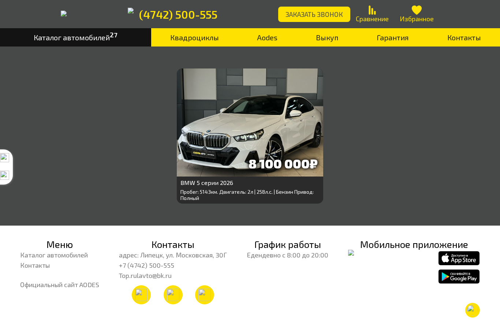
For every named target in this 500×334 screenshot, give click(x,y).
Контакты (35, 265)
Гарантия (393, 37)
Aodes (267, 37)
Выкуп (327, 37)
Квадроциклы (194, 37)
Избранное (417, 19)
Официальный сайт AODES (59, 285)
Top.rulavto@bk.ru (145, 275)
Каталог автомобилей (54, 255)
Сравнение (372, 19)
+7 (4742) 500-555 (146, 265)
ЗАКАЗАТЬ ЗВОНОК (314, 14)
